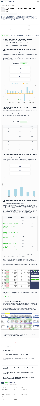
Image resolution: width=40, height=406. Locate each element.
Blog (14, 389)
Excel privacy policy (24, 389)
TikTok (15, 394)
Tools (3, 399)
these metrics (9, 292)
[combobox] (20, 5)
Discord (15, 396)
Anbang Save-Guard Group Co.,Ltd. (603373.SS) (8, 220)
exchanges (17, 293)
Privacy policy (23, 391)
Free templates (5, 396)
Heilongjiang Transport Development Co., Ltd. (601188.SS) (10, 233)
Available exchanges (6, 394)
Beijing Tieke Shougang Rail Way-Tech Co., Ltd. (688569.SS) (10, 237)
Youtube (15, 391)
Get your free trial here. (7, 296)
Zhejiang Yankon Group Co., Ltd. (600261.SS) (10, 223)
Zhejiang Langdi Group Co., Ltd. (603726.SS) (10, 243)
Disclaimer (22, 396)
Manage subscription (6, 401)
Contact (15, 399)
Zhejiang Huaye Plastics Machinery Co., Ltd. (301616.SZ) (10, 247)
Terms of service (24, 394)
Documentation (5, 389)
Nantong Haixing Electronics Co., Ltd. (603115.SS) (9, 227)
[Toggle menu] (38, 1)
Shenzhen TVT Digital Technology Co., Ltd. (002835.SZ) (10, 240)
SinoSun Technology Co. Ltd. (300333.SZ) (10, 249)
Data (3, 391)
